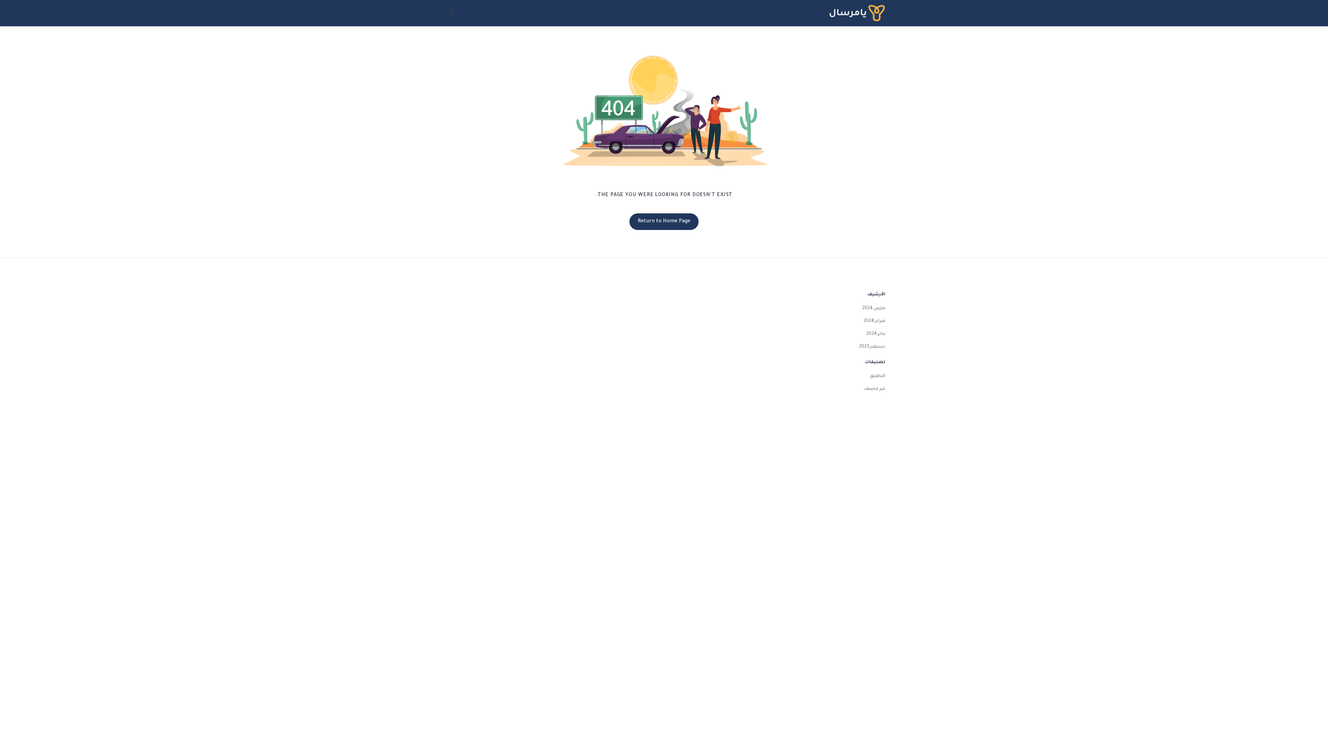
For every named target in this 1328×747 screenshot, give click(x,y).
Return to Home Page (664, 221)
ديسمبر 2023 (872, 346)
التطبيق (877, 376)
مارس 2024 (873, 308)
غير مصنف (874, 389)
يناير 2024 (875, 334)
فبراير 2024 (874, 321)
